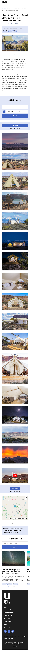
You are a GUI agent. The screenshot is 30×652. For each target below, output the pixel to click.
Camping (21, 528)
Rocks (16, 532)
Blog (5, 607)
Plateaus (12, 532)
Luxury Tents (6, 532)
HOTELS (4, 8)
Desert (5, 30)
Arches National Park (11, 528)
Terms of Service (8, 619)
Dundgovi (6, 573)
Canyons (5, 530)
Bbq (18, 528)
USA (13, 28)
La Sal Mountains (17, 530)
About (5, 624)
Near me (12, 610)
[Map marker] (15, 506)
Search (15, 116)
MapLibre (24, 518)
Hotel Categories (8, 612)
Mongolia (11, 573)
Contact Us (7, 628)
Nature (10, 30)
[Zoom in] (26, 497)
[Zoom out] (26, 499)
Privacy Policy (8, 621)
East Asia (17, 573)
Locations (6, 610)
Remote (15, 583)
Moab (10, 28)
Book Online (15, 125)
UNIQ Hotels (17, 23)
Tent (15, 30)
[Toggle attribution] (26, 518)
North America (18, 28)
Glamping (10, 530)
